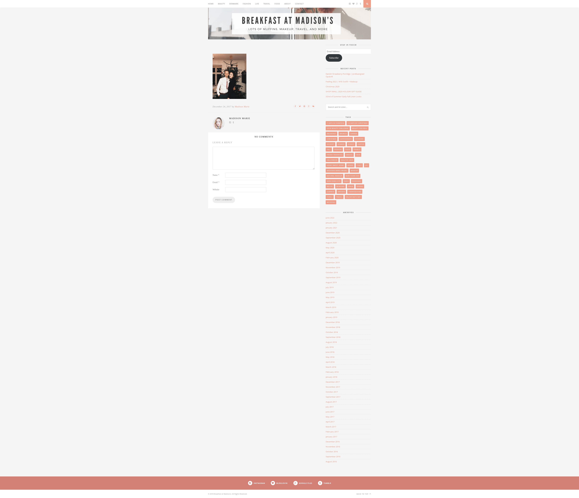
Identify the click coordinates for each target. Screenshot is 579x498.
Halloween (332, 160)
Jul (366, 165)
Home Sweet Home (335, 165)
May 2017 (330, 416)
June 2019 (330, 292)
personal (356, 181)
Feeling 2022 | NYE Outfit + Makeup (342, 81)
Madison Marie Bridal (337, 170)
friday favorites (334, 155)
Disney (351, 144)
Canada (353, 134)
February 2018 (332, 372)
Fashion (247, 4)
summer (330, 192)
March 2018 (331, 367)
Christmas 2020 (332, 86)
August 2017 (331, 401)
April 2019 (330, 302)
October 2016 (332, 451)
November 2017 (333, 387)
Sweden (341, 192)
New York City (333, 181)
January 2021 (331, 227)
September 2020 (333, 237)
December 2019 (333, 262)
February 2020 (332, 257)
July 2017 (330, 406)
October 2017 (332, 391)
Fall (329, 149)
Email (216, 182)
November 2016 (333, 446)
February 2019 (332, 312)
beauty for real (359, 128)
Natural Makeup (334, 176)
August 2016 (331, 461)
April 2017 (330, 421)
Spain (350, 186)
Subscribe (334, 58)
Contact (299, 4)
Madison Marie (242, 106)
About (287, 4)
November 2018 (333, 327)
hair (358, 155)
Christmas (331, 139)
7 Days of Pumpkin (335, 123)
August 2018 (331, 342)
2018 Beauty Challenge (338, 128)
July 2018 (330, 347)
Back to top (363, 494)
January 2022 (331, 222)
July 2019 (330, 287)
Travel (266, 4)
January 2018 (331, 377)
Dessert (330, 144)
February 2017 (332, 431)
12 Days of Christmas (357, 123)
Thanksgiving (354, 192)
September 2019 (333, 277)
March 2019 (331, 307)
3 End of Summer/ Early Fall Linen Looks (343, 96)
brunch (343, 134)
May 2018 (330, 357)
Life (257, 4)
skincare (340, 186)
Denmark (233, 4)
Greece (349, 155)
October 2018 (332, 332)
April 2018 (330, 362)
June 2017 (330, 411)
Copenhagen (346, 139)
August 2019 (331, 282)
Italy (359, 165)
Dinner (341, 144)
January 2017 (331, 436)
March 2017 (331, 426)
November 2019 (333, 267)
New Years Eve (352, 176)
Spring (360, 186)
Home (211, 4)
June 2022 (330, 217)
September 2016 (333, 456)
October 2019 (332, 272)
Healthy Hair (347, 160)
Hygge (350, 165)
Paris (346, 181)
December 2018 (333, 322)
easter (361, 144)
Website (216, 189)
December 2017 (333, 382)
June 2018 (330, 352)
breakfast (331, 134)
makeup (354, 170)
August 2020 (331, 242)
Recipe (330, 186)
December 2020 (333, 232)
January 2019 (331, 317)
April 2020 (330, 252)
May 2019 (330, 297)
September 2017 (333, 396)
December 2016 (333, 441)
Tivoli (329, 197)
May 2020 (330, 247)
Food (277, 4)
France (357, 149)
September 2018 (333, 337)
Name (216, 175)
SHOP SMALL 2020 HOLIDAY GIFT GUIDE (344, 91)
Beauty (221, 4)
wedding (331, 202)
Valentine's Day (353, 197)
